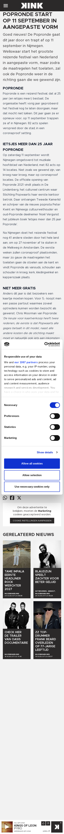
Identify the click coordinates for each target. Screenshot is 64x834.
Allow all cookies (32, 463)
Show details (45, 452)
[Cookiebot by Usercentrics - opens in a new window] (45, 344)
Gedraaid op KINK (22, 831)
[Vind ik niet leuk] (48, 823)
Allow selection (32, 475)
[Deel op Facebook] (12, 497)
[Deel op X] (19, 498)
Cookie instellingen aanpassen (32, 521)
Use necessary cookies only (32, 486)
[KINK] (57, 827)
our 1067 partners (26, 362)
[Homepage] (32, 6)
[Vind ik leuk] (43, 823)
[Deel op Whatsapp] (5, 497)
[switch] (55, 416)
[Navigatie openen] (5, 5)
